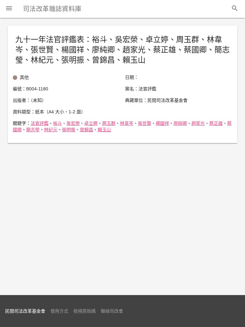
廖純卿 (180, 123)
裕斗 (57, 123)
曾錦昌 (86, 129)
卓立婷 (91, 123)
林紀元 (50, 129)
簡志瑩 (33, 129)
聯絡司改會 (112, 311)
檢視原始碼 (84, 311)
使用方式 (59, 311)
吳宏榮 (73, 123)
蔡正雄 (216, 123)
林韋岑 (126, 123)
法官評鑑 (39, 123)
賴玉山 (104, 129)
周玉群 (108, 123)
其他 (24, 77)
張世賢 (144, 123)
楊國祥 (162, 123)
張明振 (68, 129)
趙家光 (198, 123)
